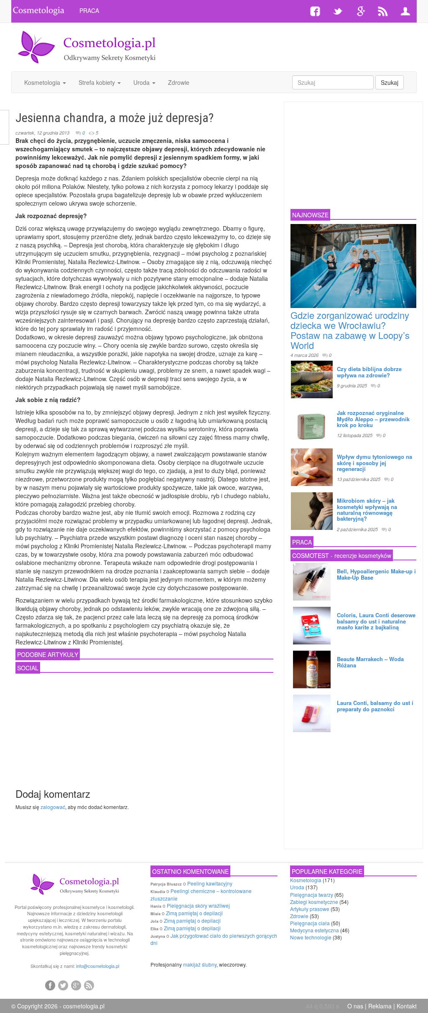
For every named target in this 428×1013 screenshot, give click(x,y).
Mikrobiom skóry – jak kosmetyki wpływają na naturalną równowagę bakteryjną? (367, 509)
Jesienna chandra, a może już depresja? (114, 117)
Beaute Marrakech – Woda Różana (370, 662)
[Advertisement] (282, 39)
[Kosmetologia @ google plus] (76, 985)
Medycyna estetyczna (314, 930)
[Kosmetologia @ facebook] (50, 985)
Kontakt (407, 1006)
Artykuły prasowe (309, 908)
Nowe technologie (310, 937)
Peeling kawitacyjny (209, 883)
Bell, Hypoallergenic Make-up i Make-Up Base (376, 574)
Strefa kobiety (98, 82)
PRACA (89, 10)
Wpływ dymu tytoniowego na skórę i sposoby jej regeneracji (374, 463)
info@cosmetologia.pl (97, 965)
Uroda (142, 82)
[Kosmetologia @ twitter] (63, 985)
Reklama (380, 1006)
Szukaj (389, 82)
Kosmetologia (43, 82)
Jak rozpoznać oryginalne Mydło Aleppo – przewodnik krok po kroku (373, 419)
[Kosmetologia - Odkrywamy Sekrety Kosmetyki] (86, 46)
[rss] (89, 985)
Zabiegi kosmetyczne (314, 901)
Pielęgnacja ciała (310, 922)
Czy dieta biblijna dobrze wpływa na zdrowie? (369, 372)
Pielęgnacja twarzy (311, 894)
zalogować (53, 806)
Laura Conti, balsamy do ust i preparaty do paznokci (375, 706)
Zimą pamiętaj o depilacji (194, 912)
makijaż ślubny (200, 964)
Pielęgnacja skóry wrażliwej (198, 905)
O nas (355, 1006)
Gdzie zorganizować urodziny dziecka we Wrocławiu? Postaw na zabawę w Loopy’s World (350, 330)
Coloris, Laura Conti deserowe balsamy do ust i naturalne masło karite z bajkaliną (376, 621)
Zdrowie (178, 82)
